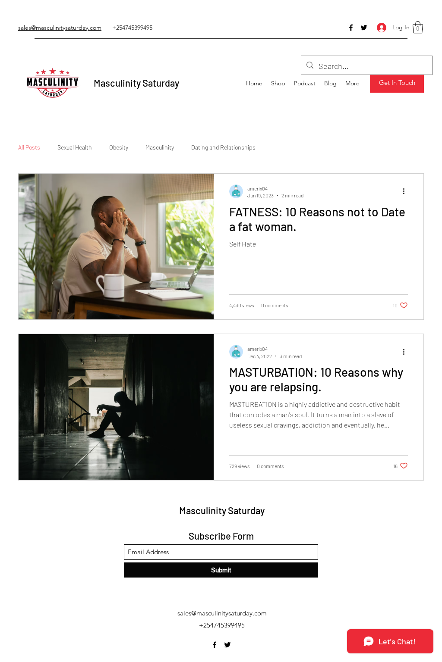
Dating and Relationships (223, 147)
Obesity (118, 147)
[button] (418, 27)
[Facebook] (351, 27)
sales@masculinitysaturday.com (222, 613)
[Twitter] (364, 27)
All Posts (29, 147)
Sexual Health (74, 147)
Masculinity (159, 147)
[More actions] (406, 191)
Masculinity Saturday (136, 82)
